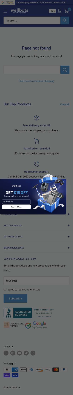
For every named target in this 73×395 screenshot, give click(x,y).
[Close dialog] (64, 181)
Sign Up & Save (16, 207)
